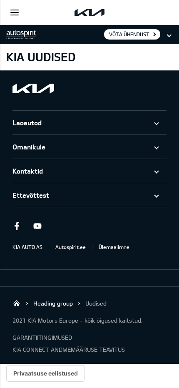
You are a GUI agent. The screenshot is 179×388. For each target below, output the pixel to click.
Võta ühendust (129, 34)
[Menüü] (14, 12)
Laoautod (27, 123)
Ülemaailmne (114, 247)
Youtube (37, 226)
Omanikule (28, 147)
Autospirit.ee (70, 247)
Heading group (53, 303)
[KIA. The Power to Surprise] (33, 88)
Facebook (16, 226)
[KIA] (89, 12)
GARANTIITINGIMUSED (42, 337)
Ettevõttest (30, 195)
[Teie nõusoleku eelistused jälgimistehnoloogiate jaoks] (46, 373)
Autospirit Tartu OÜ (16, 303)
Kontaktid (27, 171)
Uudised (96, 303)
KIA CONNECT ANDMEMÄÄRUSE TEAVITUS (68, 349)
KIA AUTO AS (27, 247)
